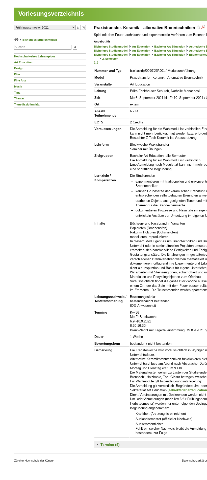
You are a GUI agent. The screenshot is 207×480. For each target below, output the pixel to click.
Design (18, 68)
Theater (19, 98)
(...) (96, 62)
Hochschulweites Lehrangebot (34, 56)
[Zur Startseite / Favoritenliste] (16, 39)
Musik (18, 86)
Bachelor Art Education (169, 46)
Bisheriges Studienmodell (39, 39)
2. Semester (110, 58)
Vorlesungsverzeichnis (51, 13)
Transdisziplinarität (27, 104)
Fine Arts (20, 80)
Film (17, 74)
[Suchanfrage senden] (75, 47)
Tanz (17, 92)
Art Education (23, 62)
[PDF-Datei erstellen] (203, 28)
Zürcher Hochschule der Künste (34, 460)
